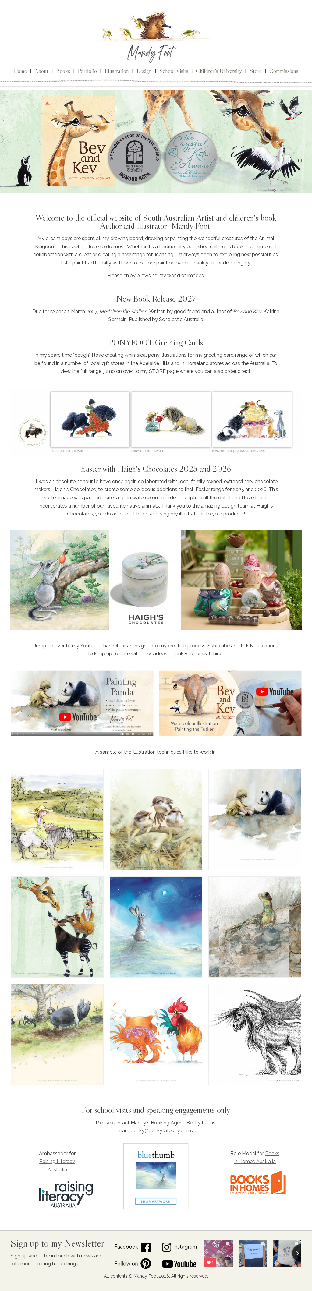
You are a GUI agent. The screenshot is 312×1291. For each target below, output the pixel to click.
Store (256, 70)
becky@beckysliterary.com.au (164, 1131)
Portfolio (87, 70)
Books (63, 70)
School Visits (173, 70)
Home (20, 70)
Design (144, 70)
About (41, 70)
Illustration (117, 70)
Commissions (283, 70)
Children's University (219, 70)
